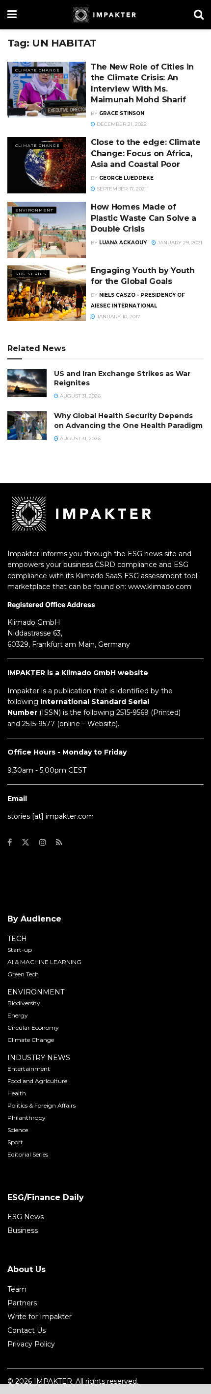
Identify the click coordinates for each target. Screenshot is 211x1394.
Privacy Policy (31, 1344)
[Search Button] (199, 14)
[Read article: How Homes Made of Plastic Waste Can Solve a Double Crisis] (46, 230)
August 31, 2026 (79, 396)
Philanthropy (26, 1117)
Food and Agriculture (37, 1081)
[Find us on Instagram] (42, 842)
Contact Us (26, 1330)
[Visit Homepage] (105, 14)
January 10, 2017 (117, 316)
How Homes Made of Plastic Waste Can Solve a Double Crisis (143, 218)
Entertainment (28, 1068)
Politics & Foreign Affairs (41, 1105)
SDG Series (31, 273)
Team (16, 1289)
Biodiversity (23, 1003)
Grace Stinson (121, 113)
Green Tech (23, 974)
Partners (22, 1303)
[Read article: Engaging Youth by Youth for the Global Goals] (46, 293)
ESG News (25, 1216)
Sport (15, 1142)
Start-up (19, 949)
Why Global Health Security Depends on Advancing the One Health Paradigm (128, 420)
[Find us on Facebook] (9, 842)
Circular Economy (33, 1027)
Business (22, 1230)
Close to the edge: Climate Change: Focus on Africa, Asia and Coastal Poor (146, 153)
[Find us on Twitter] (25, 842)
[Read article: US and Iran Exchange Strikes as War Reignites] (27, 383)
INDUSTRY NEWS (38, 1057)
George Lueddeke (126, 178)
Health (16, 1093)
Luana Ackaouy (123, 242)
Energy (17, 1015)
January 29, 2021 (179, 242)
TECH (17, 938)
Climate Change (37, 70)
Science (17, 1130)
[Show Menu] (12, 14)
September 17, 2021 (121, 189)
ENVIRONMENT (35, 992)
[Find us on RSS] (59, 842)
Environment (34, 210)
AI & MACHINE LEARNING (44, 962)
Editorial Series (27, 1154)
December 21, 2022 (121, 124)
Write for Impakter (39, 1316)
